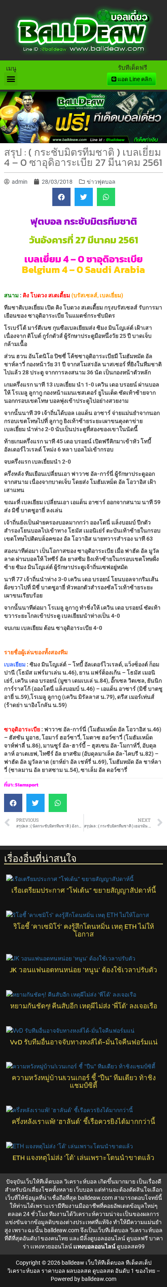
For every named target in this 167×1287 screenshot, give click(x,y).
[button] (10, 79)
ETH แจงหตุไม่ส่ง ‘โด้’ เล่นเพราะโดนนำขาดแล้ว (83, 1158)
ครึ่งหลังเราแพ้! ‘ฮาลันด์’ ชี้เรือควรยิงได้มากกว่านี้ (83, 1122)
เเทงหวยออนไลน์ (51, 1246)
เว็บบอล (83, 1189)
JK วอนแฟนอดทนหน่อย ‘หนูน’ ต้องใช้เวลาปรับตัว (83, 970)
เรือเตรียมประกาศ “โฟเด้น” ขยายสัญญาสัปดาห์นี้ (83, 890)
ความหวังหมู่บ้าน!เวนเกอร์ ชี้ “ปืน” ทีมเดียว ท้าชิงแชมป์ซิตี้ (84, 1081)
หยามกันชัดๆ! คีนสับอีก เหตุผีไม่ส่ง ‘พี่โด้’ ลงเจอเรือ (83, 1006)
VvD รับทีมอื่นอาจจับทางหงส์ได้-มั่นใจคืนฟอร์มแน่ (84, 1042)
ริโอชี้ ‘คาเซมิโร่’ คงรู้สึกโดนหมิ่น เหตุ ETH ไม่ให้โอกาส (83, 930)
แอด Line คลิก (134, 79)
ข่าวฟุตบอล (101, 181)
